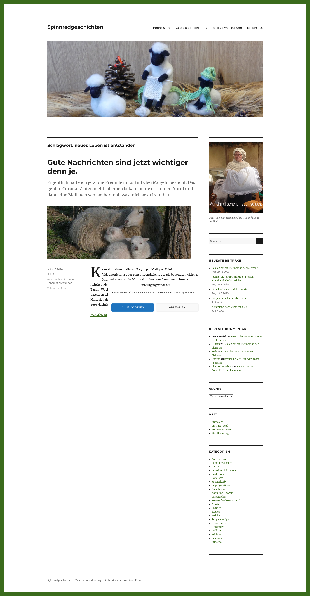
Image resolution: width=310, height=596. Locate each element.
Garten (216, 466)
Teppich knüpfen (221, 519)
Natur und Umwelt (222, 493)
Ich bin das (255, 27)
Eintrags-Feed (220, 425)
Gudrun (216, 359)
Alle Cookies (133, 307)
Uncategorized (220, 523)
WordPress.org (220, 433)
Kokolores (217, 477)
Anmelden (218, 422)
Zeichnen (217, 538)
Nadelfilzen (218, 489)
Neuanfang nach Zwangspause (229, 306)
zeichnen (217, 534)
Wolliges (217, 530)
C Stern (216, 344)
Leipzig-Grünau (221, 485)
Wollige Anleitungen (227, 27)
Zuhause (217, 541)
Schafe (51, 274)
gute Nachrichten (57, 279)
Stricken (216, 515)
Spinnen (216, 508)
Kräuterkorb (219, 481)
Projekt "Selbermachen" (226, 500)
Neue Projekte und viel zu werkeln (231, 289)
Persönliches (219, 496)
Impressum (161, 27)
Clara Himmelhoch (222, 366)
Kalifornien (218, 474)
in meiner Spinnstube (224, 470)
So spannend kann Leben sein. (229, 298)
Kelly (214, 351)
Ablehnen (177, 307)
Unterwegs (218, 526)
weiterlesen (98, 314)
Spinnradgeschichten (75, 27)
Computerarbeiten (222, 462)
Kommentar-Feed (222, 429)
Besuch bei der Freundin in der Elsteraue (235, 268)
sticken (216, 511)
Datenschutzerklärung (191, 27)
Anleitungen (219, 459)
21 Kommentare (56, 287)
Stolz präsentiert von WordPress (122, 580)
